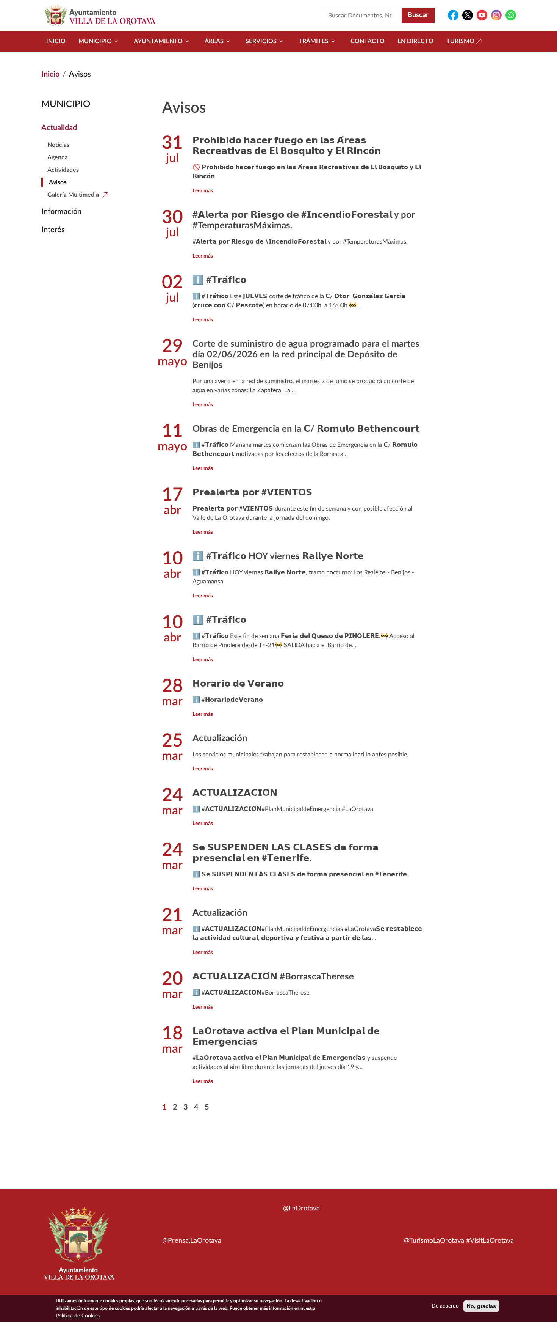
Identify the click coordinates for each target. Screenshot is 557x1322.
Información (61, 211)
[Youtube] (482, 15)
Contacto (367, 41)
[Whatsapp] (510, 15)
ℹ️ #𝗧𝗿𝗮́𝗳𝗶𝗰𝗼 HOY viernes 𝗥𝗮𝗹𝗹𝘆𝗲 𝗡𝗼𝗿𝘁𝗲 (278, 556)
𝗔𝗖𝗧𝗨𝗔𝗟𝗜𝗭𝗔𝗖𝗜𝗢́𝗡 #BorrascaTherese (273, 976)
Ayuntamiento (158, 41)
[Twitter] (467, 15)
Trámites (314, 41)
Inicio (56, 41)
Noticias (58, 145)
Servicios (261, 41)
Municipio (95, 41)
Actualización (219, 738)
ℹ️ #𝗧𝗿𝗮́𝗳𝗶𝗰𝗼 (219, 280)
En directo (415, 41)
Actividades (63, 170)
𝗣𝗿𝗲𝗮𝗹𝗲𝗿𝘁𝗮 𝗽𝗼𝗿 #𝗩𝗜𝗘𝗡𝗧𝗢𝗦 (252, 492)
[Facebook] (453, 15)
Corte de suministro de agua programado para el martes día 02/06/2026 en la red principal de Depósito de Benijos (305, 355)
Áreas (214, 41)
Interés (53, 230)
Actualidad (59, 128)
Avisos (57, 182)
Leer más (202, 190)
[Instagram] (496, 15)
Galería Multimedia (73, 195)
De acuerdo (445, 1306)
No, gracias (481, 1306)
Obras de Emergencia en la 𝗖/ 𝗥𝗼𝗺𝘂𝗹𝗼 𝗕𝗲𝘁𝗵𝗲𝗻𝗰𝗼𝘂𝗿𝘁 (305, 429)
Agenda (57, 157)
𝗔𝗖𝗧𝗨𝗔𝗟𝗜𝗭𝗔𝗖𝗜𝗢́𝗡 (234, 793)
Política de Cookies (78, 1316)
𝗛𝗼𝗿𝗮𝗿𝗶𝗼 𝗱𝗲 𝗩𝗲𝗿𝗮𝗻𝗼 (238, 684)
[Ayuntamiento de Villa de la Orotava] (78, 1248)
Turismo (460, 41)
